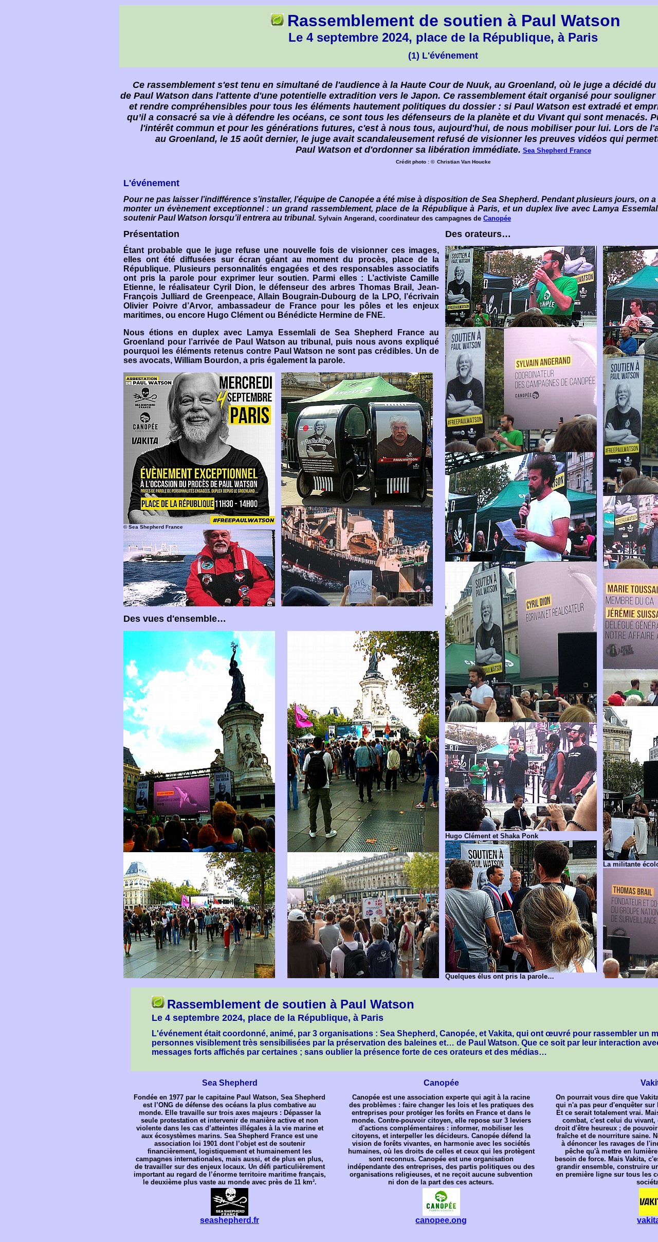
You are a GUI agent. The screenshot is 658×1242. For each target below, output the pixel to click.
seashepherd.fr (229, 1220)
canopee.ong (441, 1220)
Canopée (497, 218)
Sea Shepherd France (557, 150)
